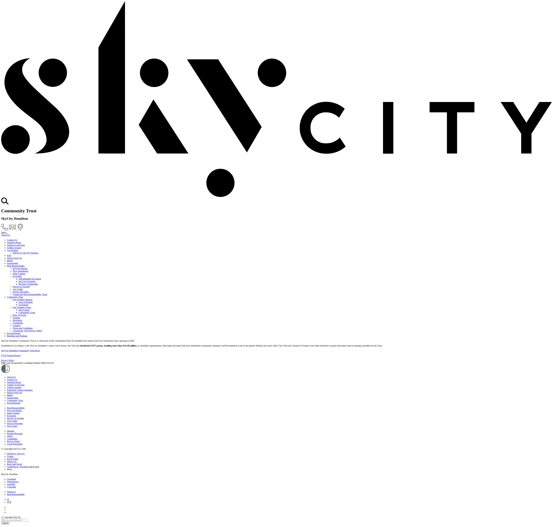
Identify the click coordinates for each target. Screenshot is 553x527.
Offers (10, 436)
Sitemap (10, 431)
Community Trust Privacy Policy (27, 330)
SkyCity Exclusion (27, 281)
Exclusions (23, 305)
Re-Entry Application (28, 284)
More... (4, 232)
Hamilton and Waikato (17, 336)
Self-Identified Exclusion (29, 279)
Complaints (18, 323)
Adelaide (11, 484)
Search (5, 523)
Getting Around (14, 247)
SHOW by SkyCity (16, 454)
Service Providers (21, 292)
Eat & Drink (12, 459)
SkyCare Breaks (20, 268)
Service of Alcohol (21, 286)
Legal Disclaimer (14, 444)
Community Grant (26, 312)
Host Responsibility (16, 266)
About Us (5, 235)
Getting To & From (15, 385)
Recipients (17, 320)
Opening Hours (14, 242)
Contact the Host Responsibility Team (30, 294)
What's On (12, 461)
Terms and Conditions (23, 328)
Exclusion (17, 276)
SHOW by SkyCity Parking (25, 253)
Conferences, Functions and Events (23, 466)
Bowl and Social (14, 464)
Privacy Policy (7, 360)
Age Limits (18, 289)
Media (10, 260)
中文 (9, 502)
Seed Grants (24, 310)
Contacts (17, 325)
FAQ (9, 255)
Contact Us (12, 240)
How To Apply (19, 315)
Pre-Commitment (20, 271)
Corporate (11, 487)
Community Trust (15, 297)
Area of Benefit (25, 302)
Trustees (16, 318)
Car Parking (12, 250)
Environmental (13, 333)
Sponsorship (12, 263)
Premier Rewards (15, 433)
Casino (10, 456)
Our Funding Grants (22, 307)
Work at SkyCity (14, 258)
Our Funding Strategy (23, 299)
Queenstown (12, 481)
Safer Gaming (19, 273)
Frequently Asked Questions (20, 390)
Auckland (11, 479)
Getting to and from (16, 245)
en (8, 499)
